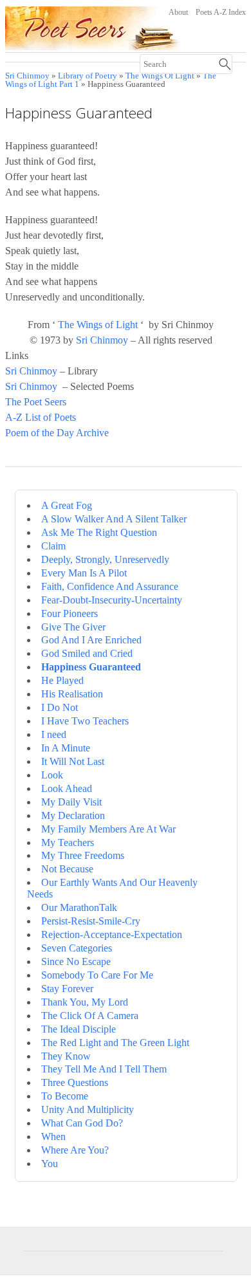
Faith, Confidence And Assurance (109, 586)
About (178, 12)
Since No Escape (76, 961)
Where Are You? (75, 1150)
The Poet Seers (35, 401)
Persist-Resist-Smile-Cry (90, 920)
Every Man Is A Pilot (84, 572)
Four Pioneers (69, 613)
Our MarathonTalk (79, 907)
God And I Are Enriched (91, 639)
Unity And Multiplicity (87, 1109)
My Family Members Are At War (108, 828)
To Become (64, 1095)
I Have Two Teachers (85, 720)
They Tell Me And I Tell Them (104, 1068)
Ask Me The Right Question (99, 532)
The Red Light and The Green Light (115, 1042)
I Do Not (59, 707)
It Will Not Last (72, 761)
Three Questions (74, 1082)
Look (52, 774)
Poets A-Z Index (221, 12)
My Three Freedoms (82, 855)
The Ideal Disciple (78, 1029)
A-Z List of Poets (40, 417)
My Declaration (73, 815)
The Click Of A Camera (89, 1015)
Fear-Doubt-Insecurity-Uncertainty (111, 599)
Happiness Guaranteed (91, 666)
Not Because (67, 868)
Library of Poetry (87, 75)
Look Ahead (66, 788)
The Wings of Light (98, 324)
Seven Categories (76, 948)
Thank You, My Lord (84, 1002)
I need (53, 734)
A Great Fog (66, 505)
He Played (62, 680)
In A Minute (65, 747)
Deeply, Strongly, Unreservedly (105, 559)
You (49, 1163)
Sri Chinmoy (27, 75)
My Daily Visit (71, 801)
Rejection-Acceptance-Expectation (111, 934)
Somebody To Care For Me (97, 975)
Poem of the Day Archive (57, 432)
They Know (66, 1056)
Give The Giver (73, 626)
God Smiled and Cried (87, 653)
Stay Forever (67, 988)
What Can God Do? (82, 1123)
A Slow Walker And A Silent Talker (114, 518)
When (53, 1136)
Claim (53, 545)
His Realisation (72, 693)
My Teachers (67, 842)
